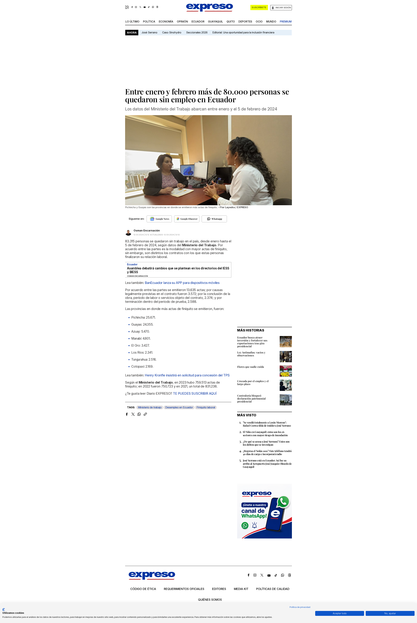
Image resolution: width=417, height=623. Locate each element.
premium (286, 21)
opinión (182, 21)
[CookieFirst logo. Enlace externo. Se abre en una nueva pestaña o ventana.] (3, 609)
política (149, 21)
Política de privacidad (300, 607)
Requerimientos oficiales (184, 588)
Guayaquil (215, 21)
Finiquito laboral (206, 407)
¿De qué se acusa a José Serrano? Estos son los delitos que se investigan (266, 443)
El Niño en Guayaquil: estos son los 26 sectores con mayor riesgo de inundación (265, 433)
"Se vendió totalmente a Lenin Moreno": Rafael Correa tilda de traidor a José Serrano (267, 424)
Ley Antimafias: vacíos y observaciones (251, 354)
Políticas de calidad (272, 588)
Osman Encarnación (147, 230)
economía (166, 21)
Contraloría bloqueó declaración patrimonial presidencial (251, 398)
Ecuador (198, 21)
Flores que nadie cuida (250, 366)
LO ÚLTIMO (132, 21)
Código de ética (143, 588)
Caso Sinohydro (171, 32)
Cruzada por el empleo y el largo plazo (253, 382)
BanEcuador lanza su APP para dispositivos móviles (182, 283)
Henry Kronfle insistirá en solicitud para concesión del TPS (187, 375)
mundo (271, 21)
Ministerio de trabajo (150, 407)
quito (231, 21)
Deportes (245, 21)
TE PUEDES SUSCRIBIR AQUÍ (194, 393)
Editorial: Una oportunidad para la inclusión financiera (243, 32)
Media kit (241, 588)
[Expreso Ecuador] (152, 578)
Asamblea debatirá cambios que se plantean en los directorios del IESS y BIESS (178, 270)
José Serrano (149, 32)
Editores (219, 588)
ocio (259, 21)
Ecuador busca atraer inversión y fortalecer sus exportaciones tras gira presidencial (252, 342)
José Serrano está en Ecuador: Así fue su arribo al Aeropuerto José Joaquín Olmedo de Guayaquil (267, 463)
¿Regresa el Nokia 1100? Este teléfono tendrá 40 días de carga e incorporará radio (267, 452)
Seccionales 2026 (197, 32)
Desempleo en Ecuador (179, 407)
